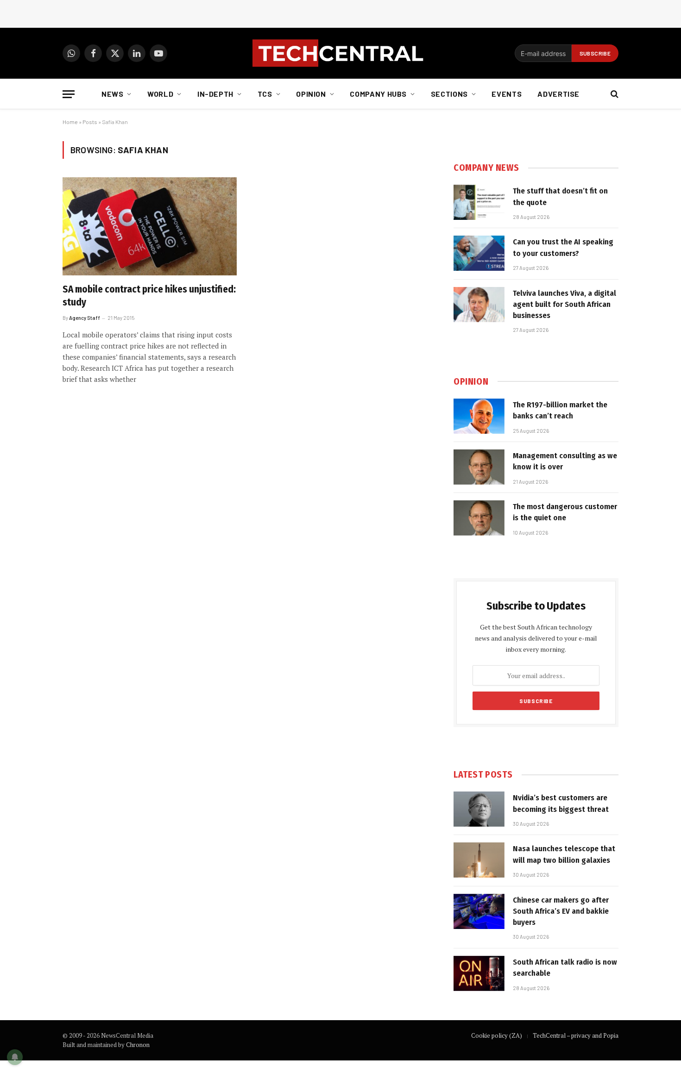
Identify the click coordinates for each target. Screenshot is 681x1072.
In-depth (215, 93)
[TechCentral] (340, 53)
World (160, 93)
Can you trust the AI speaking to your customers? (563, 247)
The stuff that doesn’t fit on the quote (560, 196)
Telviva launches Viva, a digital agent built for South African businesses (564, 304)
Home (70, 121)
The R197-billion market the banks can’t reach (560, 410)
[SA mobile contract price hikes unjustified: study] (150, 226)
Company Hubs (378, 93)
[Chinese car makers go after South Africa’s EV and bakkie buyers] (479, 911)
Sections (449, 93)
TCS (265, 93)
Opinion (311, 93)
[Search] (613, 94)
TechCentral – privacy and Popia (575, 1035)
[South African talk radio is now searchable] (479, 973)
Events (507, 93)
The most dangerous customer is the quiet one (565, 512)
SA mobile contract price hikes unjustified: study (149, 296)
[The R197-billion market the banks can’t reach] (479, 416)
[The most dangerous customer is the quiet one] (479, 518)
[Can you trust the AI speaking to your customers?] (479, 253)
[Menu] (69, 94)
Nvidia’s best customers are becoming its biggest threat (561, 803)
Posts (89, 121)
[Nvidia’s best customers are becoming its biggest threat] (479, 809)
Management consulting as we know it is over (565, 461)
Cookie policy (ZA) (496, 1035)
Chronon (138, 1045)
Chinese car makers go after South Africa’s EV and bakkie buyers (561, 911)
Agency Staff (84, 318)
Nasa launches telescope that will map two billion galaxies (564, 854)
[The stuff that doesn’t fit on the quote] (479, 202)
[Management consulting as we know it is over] (479, 467)
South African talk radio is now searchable (565, 967)
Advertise (558, 93)
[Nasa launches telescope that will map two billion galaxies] (479, 860)
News (112, 93)
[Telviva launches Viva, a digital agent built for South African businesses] (479, 304)
